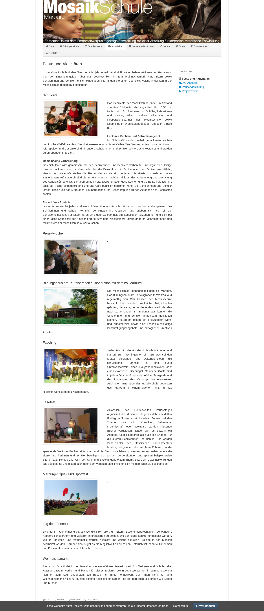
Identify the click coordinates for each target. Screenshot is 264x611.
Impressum (75, 600)
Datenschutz (200, 46)
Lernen (166, 46)
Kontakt (52, 53)
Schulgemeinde (70, 46)
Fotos (181, 46)
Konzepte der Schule (142, 46)
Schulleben (117, 46)
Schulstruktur (94, 46)
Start (51, 46)
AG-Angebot (190, 82)
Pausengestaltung (192, 87)
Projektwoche (189, 91)
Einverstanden (205, 605)
